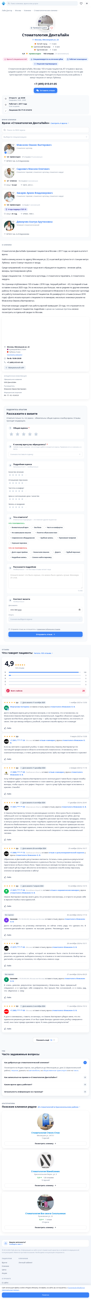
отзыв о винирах (47, 740)
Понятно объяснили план (46, 532)
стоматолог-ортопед (24, 148)
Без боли (37, 527)
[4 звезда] (30, 434)
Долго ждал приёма (19, 552)
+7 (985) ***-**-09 (17, 1010)
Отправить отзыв (44, 634)
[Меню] (87, 3)
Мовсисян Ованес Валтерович (34, 144)
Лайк (9, 728)
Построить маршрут (14, 355)
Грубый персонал (72, 552)
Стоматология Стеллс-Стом (45, 1132)
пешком (14, 1070)
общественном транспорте (55, 1070)
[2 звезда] (17, 434)
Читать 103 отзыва (42, 653)
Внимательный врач (19, 527)
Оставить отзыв (47, 90)
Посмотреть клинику (44, 1143)
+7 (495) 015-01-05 (45, 83)
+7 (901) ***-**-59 (17, 807)
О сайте (5, 1283)
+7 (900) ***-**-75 (17, 852)
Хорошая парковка (18, 543)
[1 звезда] (11, 434)
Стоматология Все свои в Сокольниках (45, 1213)
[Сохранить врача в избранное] (13, 145)
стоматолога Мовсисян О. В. (62, 706)
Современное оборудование (22, 538)
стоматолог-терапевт (25, 172)
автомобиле (34, 1070)
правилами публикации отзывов (48, 629)
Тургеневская (42, 50)
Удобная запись (46, 538)
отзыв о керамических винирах (64, 890)
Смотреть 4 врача (59, 123)
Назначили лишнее (40, 552)
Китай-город (42, 44)
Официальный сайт (16, 368)
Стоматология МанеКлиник (45, 1171)
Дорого (57, 552)
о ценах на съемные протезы (58, 309)
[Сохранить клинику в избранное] (51, 27)
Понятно (45, 1295)
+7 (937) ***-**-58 (17, 890)
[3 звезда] (24, 434)
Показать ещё (44, 1040)
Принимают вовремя (66, 538)
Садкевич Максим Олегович (33, 168)
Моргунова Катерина (19, 706)
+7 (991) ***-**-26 (17, 740)
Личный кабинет (25, 1262)
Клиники (5, 1266)
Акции (4, 1273)
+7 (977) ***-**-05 (17, 947)
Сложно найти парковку (41, 557)
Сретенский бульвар (42, 47)
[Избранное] (81, 3)
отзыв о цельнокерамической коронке (66, 852)
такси (76, 1070)
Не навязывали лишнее (20, 532)
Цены (4, 1270)
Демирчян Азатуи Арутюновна (34, 221)
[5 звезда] (36, 434)
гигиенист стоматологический (28, 225)
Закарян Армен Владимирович (35, 192)
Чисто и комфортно (54, 527)
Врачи (4, 1262)
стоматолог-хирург (56, 172)
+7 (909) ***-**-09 (17, 772)
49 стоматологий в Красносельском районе (58, 1107)
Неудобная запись (18, 557)
